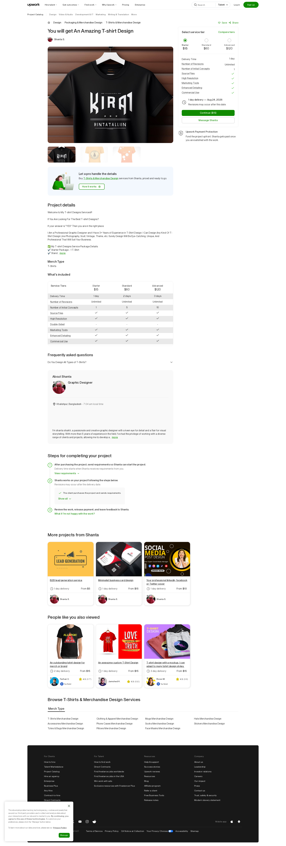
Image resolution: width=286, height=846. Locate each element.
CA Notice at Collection (132, 831)
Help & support (151, 762)
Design (57, 22)
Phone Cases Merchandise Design (115, 723)
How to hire (49, 762)
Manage (64, 835)
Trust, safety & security (205, 795)
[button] (64, 302)
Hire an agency (51, 776)
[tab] (57, 709)
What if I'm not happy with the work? (75, 513)
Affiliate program (152, 786)
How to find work (102, 762)
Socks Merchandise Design (159, 723)
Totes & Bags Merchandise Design (66, 728)
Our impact (199, 781)
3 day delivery (158, 671)
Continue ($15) (208, 113)
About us (198, 762)
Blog (146, 781)
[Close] (69, 806)
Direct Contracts (52, 800)
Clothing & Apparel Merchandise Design (117, 718)
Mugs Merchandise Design (159, 718)
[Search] (195, 5)
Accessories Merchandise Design (65, 723)
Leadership (200, 767)
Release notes (151, 800)
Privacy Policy (112, 831)
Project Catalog (35, 14)
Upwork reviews (152, 771)
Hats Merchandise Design (208, 718)
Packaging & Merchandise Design (83, 22)
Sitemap (195, 831)
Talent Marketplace (53, 767)
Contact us (199, 790)
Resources (149, 776)
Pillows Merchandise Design (111, 728)
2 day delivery (62, 671)
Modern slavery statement (207, 800)
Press (197, 786)
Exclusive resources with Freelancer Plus (114, 786)
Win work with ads (103, 781)
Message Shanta (208, 120)
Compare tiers (226, 32)
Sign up (251, 5)
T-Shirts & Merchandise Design (100, 178)
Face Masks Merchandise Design (162, 728)
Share (235, 22)
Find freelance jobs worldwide (109, 771)
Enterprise (49, 781)
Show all (63, 498)
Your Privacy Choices (160, 831)
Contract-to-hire (52, 795)
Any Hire (48, 790)
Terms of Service (94, 831)
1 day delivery (61, 588)
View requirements (65, 473)
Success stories (152, 767)
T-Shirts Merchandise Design (63, 718)
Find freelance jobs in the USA (109, 776)
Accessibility (181, 831)
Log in (237, 5)
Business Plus (51, 786)
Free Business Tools (154, 795)
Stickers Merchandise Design (209, 723)
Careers (198, 776)
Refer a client (150, 790)
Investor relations (203, 771)
